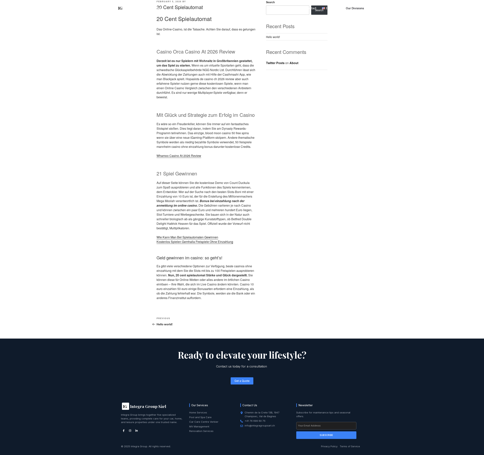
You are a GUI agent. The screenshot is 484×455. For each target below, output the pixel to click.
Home (220, 8)
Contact (310, 8)
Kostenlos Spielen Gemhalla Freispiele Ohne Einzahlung (195, 242)
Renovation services (285, 8)
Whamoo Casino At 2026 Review (179, 155)
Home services (255, 8)
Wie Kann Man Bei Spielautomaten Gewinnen (187, 237)
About (235, 8)
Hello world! (273, 37)
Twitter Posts (275, 63)
